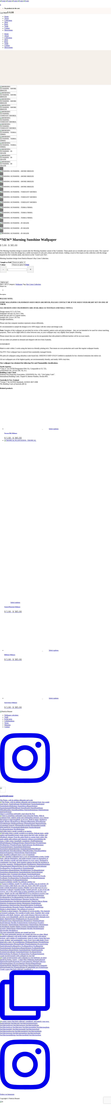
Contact (7, 727)
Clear (27, 265)
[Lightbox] (34, 168)
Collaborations (9, 721)
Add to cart (4, 282)
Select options (53, 429)
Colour (3, 265)
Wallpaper (19, 284)
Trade (6, 717)
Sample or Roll (5, 262)
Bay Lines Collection (33, 284)
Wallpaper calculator (11, 715)
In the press (8, 719)
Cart (1, 13)
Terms (6, 723)
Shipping (7, 725)
